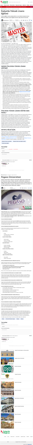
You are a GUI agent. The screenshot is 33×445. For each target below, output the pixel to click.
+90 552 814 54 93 (13, 136)
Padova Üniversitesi (18, 414)
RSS (8, 441)
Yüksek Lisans (6, 5)
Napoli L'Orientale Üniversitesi (19, 406)
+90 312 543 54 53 (4, 136)
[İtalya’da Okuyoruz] (5, 432)
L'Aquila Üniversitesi (18, 374)
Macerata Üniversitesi (18, 382)
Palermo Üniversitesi (18, 422)
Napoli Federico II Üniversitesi (19, 398)
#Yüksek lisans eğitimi (5, 143)
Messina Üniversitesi (18, 390)
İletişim (28, 5)
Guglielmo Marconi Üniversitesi (19, 358)
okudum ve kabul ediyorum (10, 335)
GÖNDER (30, 335)
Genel (5, 436)
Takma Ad (2, 148)
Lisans (1, 5)
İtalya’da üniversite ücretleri (24, 91)
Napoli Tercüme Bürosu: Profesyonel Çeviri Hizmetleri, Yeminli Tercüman (12, 6)
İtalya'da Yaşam (19, 5)
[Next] (32, 7)
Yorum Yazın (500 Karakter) (5, 152)
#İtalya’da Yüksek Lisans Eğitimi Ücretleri (19, 141)
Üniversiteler (12, 5)
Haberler (24, 5)
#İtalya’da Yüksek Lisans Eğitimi (7, 141)
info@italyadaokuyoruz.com (10, 138)
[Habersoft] (30, 444)
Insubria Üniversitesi (18, 366)
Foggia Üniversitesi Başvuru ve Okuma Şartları (22, 350)
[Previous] (30, 7)
